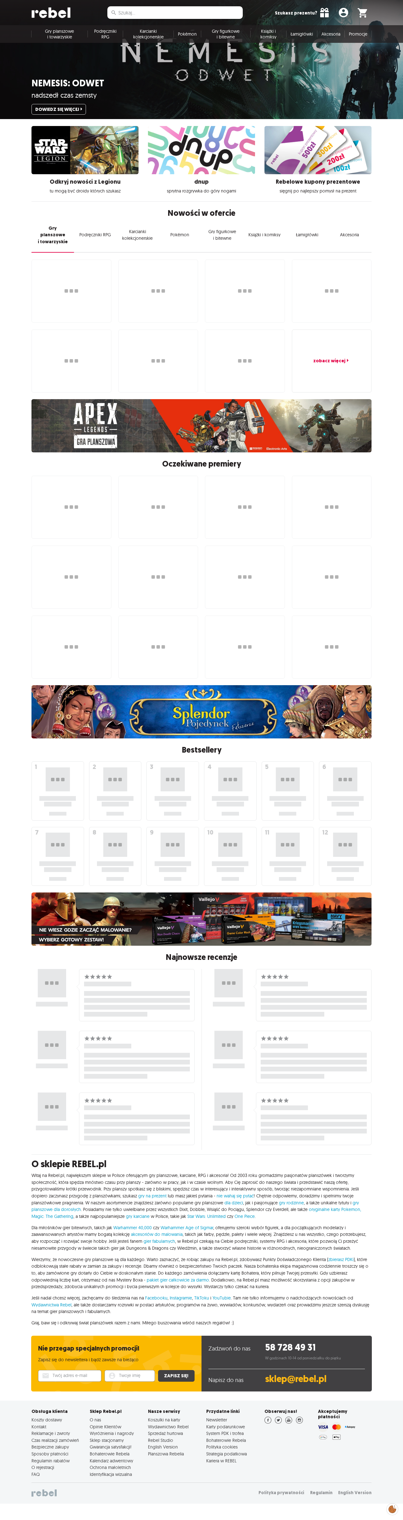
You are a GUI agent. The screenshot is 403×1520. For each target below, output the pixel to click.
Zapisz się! (176, 1376)
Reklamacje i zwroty (50, 1433)
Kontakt (38, 1427)
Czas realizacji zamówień (55, 1440)
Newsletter (216, 1420)
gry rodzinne (291, 1203)
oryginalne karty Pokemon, (335, 1209)
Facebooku (156, 1298)
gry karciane (138, 1216)
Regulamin (321, 1493)
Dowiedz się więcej (57, 109)
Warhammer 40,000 (132, 1227)
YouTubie (222, 1298)
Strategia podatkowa (226, 1454)
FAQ (35, 1474)
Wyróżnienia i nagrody (112, 1433)
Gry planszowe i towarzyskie (59, 34)
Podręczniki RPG (105, 34)
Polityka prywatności (281, 1493)
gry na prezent (152, 1196)
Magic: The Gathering (52, 1216)
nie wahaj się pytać (235, 1196)
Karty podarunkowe (225, 1427)
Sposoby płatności (49, 1454)
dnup (201, 182)
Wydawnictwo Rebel (168, 1427)
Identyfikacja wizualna (111, 1474)
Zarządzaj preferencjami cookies (392, 1508)
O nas (95, 1420)
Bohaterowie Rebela (109, 1454)
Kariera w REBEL (221, 1461)
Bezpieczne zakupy (50, 1447)
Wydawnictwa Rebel (51, 1305)
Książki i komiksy (268, 34)
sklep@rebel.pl (295, 1379)
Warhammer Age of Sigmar (187, 1227)
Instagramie (181, 1298)
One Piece (245, 1216)
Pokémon (187, 34)
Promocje (358, 34)
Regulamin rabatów (50, 1461)
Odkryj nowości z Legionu (85, 182)
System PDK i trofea (225, 1433)
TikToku (201, 1298)
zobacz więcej (329, 361)
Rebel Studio (160, 1440)
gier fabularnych (159, 1241)
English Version (163, 1447)
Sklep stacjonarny (107, 1440)
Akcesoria (330, 34)
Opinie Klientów (105, 1427)
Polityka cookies (222, 1447)
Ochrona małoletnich (110, 1467)
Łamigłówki (302, 34)
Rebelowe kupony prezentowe (318, 182)
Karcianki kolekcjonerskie (148, 34)
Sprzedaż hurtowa (165, 1433)
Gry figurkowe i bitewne (226, 34)
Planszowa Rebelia (166, 1454)
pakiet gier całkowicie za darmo (178, 1280)
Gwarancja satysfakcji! (111, 1447)
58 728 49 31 (290, 1347)
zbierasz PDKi (341, 1259)
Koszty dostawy (46, 1420)
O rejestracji (42, 1467)
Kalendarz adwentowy (111, 1461)
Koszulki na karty (164, 1420)
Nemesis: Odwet (67, 83)
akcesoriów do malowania (157, 1234)
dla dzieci (233, 1203)
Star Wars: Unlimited (206, 1216)
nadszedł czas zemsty (64, 95)
